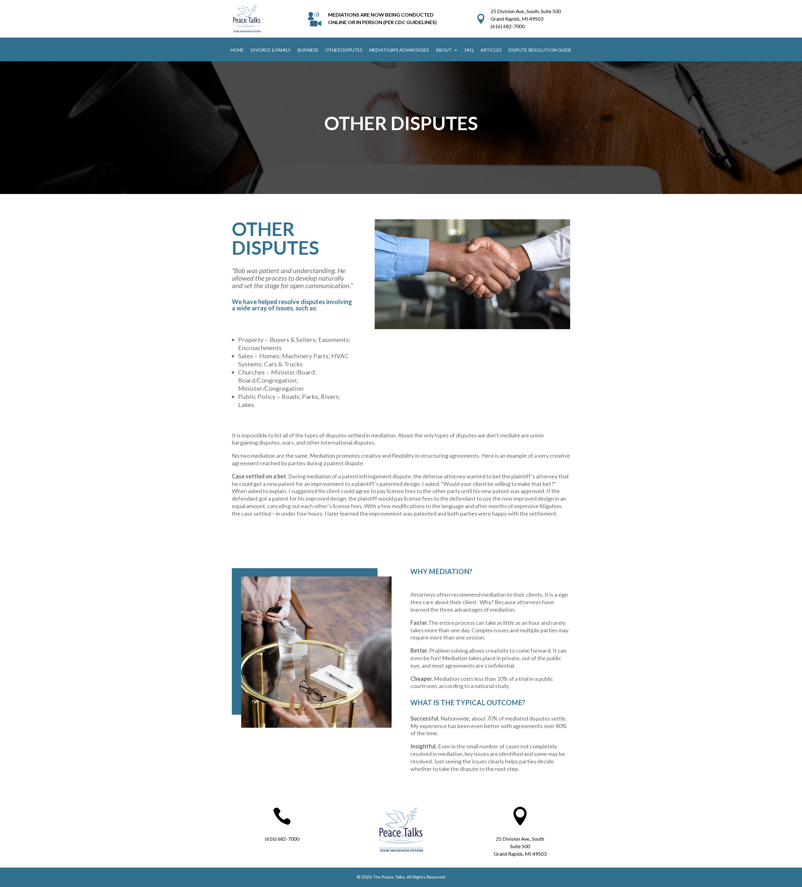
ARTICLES (491, 50)
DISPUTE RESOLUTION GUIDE (539, 50)
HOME (237, 50)
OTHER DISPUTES (343, 50)
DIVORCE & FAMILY (271, 50)
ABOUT (444, 50)
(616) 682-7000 (508, 26)
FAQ (469, 50)
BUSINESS (308, 50)
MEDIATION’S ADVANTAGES (399, 50)
